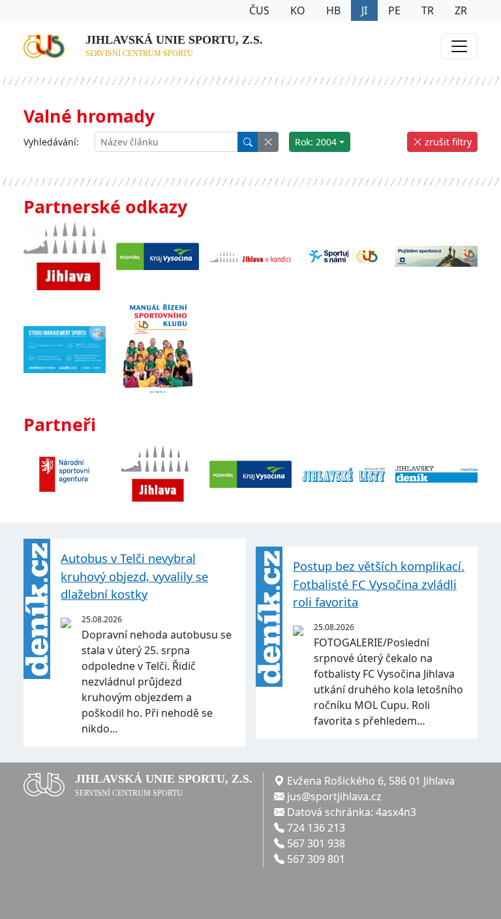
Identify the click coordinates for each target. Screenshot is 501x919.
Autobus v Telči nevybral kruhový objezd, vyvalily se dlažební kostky (134, 576)
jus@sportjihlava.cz (334, 796)
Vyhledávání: (51, 142)
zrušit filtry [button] (447, 142)
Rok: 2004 (316, 142)
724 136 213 (316, 828)
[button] (268, 142)
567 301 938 (316, 843)
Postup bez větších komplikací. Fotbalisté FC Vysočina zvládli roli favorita (378, 584)
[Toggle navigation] (459, 46)
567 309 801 (316, 859)
